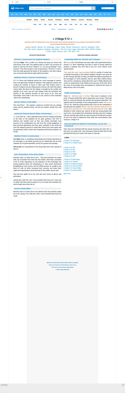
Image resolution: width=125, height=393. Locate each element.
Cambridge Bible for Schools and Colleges (82, 59)
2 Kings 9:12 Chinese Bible (73, 166)
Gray (29, 49)
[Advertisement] (62, 234)
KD (65, 49)
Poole (48, 51)
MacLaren (80, 49)
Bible (13, 29)
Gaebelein (91, 47)
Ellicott (68, 47)
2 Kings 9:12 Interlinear (71, 141)
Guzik (34, 49)
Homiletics (55, 49)
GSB (97, 47)
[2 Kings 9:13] (122, 182)
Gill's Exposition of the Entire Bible (28, 154)
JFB (61, 49)
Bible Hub (67, 174)
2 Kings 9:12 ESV (69, 152)
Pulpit (54, 51)
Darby (63, 47)
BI (45, 47)
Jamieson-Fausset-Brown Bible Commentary (33, 114)
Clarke (57, 47)
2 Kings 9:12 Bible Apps (72, 159)
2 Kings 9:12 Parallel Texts (73, 143)
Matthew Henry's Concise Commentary (30, 77)
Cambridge (50, 47)
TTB (69, 51)
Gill (25, 49)
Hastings (47, 49)
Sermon (59, 51)
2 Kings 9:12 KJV (69, 156)
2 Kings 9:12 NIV (69, 147)
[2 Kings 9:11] (2, 182)
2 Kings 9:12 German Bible (73, 170)
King (69, 49)
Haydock (40, 49)
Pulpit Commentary (72, 93)
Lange (74, 49)
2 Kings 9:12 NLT (69, 150)
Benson (40, 47)
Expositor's (76, 47)
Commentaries (19, 29)
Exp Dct (83, 47)
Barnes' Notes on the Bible (25, 102)
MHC (87, 49)
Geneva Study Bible (22, 189)
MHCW (92, 49)
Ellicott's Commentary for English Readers (32, 59)
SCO (65, 51)
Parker (98, 49)
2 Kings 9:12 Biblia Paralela (73, 164)
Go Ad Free (4, 385)
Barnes (34, 47)
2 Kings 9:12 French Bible (72, 168)
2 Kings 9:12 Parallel (71, 162)
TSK (77, 51)
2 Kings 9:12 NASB (70, 154)
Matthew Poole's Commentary (26, 136)
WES (73, 51)
